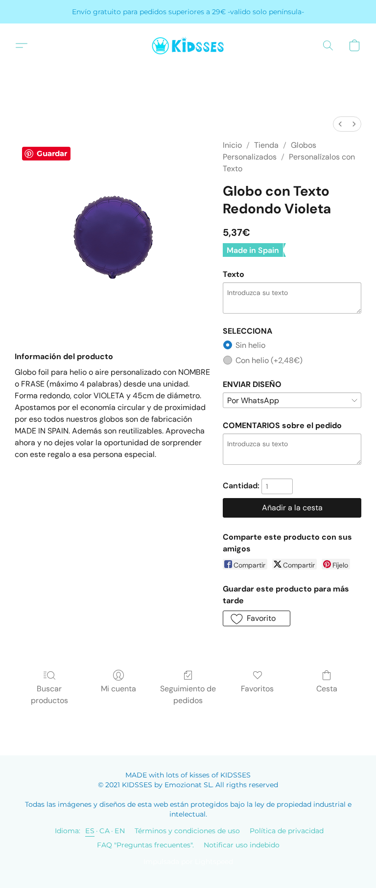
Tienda (266, 145)
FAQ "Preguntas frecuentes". (145, 845)
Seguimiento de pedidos (188, 694)
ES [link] (89, 830)
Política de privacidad (287, 830)
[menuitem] (340, 124)
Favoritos (257, 688)
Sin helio (250, 345)
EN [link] (120, 830)
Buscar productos (49, 694)
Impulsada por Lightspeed (188, 861)
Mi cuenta (118, 688)
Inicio (232, 145)
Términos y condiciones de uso (187, 830)
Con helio (269, 360)
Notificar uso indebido (242, 845)
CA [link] (104, 830)
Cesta (326, 688)
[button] (188, 45)
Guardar (52, 153)
